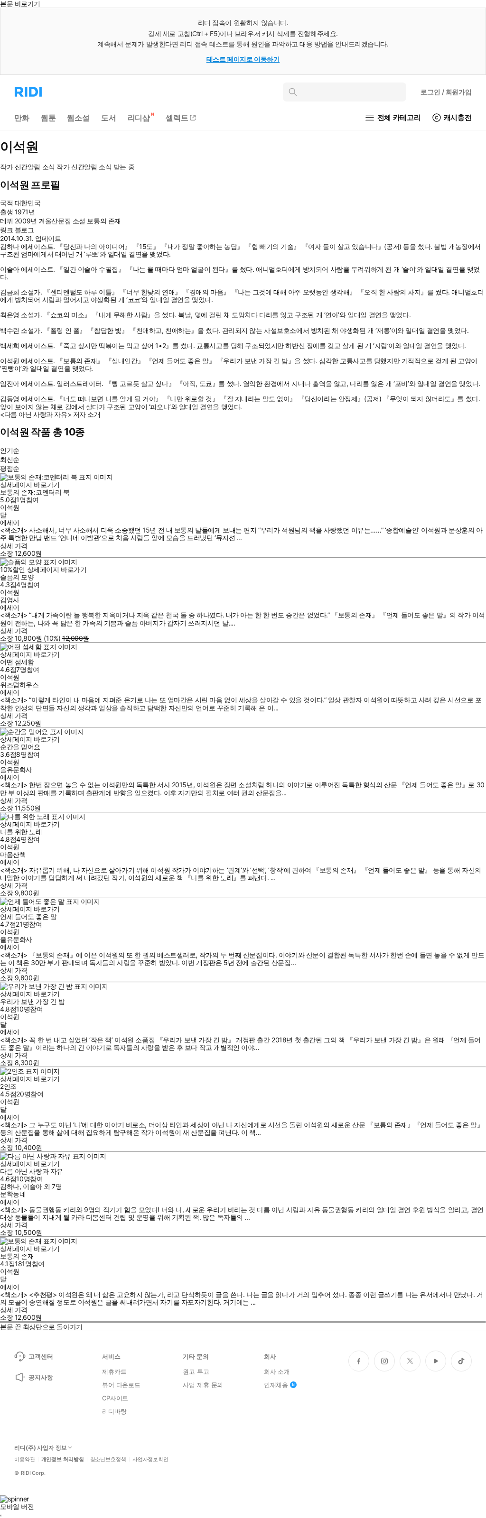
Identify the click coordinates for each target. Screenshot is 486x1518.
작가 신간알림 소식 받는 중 (95, 167)
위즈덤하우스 (19, 685)
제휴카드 (114, 1371)
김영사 (9, 600)
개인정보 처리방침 (62, 1459)
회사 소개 (277, 1371)
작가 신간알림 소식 (27, 167)
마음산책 (13, 854)
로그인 (446, 92)
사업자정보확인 (150, 1459)
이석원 (9, 507)
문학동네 (13, 1194)
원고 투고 (196, 1371)
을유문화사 (16, 769)
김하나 (9, 1186)
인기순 (9, 450)
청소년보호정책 (108, 1459)
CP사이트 (115, 1398)
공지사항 (40, 1377)
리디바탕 (114, 1411)
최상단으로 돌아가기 (53, 1327)
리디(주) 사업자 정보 (40, 1447)
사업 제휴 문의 (203, 1385)
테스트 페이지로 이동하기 (243, 59)
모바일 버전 (17, 1506)
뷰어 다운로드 (121, 1385)
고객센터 (40, 1356)
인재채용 (276, 1385)
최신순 (9, 459)
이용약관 (24, 1459)
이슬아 (32, 1186)
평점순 (9, 468)
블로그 (24, 230)
